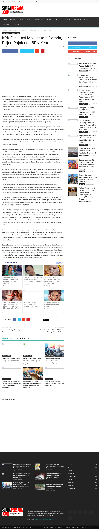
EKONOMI (6, 25)
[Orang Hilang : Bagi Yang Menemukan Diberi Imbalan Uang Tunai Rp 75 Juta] (37, 467)
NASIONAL (13, 19)
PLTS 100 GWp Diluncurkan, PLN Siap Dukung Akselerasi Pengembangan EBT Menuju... (21, 484)
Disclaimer (67, 527)
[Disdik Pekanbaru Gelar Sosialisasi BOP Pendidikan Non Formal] (73, 152)
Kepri (18, 33)
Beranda (4, 30)
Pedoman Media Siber (87, 527)
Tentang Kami (30, 1)
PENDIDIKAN (77, 19)
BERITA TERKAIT (8, 339)
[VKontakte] (93, 1)
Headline (13, 33)
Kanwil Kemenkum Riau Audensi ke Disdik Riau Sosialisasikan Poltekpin (11, 360)
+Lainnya (16, 25)
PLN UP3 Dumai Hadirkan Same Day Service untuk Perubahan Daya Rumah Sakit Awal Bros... (88, 79)
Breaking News (13, 30)
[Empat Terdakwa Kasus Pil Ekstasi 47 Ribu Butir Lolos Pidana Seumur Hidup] (54, 373)
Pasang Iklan (22, 1)
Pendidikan (71, 488)
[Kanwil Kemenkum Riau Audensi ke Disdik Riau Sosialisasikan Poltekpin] (11, 350)
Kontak (38, 1)
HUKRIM (49, 19)
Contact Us (53, 527)
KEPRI (28, 19)
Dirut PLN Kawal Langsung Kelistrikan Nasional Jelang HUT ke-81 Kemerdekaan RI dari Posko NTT (88, 125)
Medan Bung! (72, 476)
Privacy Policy (75, 527)
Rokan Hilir (71, 482)
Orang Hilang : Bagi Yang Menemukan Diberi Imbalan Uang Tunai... (55, 466)
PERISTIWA (68, 19)
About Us (45, 527)
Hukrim (70, 471)
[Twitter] (88, 1)
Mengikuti (92, 47)
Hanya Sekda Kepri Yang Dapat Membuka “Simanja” (15, 331)
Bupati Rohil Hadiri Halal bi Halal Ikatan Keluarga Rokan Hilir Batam (52, 331)
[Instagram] (86, 1)
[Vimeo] (91, 1)
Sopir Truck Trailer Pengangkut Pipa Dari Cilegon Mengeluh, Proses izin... (54, 486)
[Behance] (84, 1)
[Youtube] (96, 1)
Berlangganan (91, 51)
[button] (94, 22)
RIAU (21, 19)
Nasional (70, 485)
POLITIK (58, 19)
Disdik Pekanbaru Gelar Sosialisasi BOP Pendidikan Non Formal (87, 151)
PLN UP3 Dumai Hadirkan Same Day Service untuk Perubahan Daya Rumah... (21, 475)
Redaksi (60, 527)
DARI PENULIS (23, 339)
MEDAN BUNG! (39, 19)
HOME (5, 19)
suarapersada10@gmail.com (45, 519)
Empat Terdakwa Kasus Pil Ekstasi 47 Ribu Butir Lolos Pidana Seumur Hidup (54, 383)
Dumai (70, 479)
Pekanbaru (71, 474)
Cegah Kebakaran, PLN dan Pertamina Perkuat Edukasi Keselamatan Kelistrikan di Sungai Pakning (87, 164)
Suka (94, 43)
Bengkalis (82, 171)
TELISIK (86, 19)
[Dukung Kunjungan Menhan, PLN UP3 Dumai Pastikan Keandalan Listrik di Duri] (73, 179)
